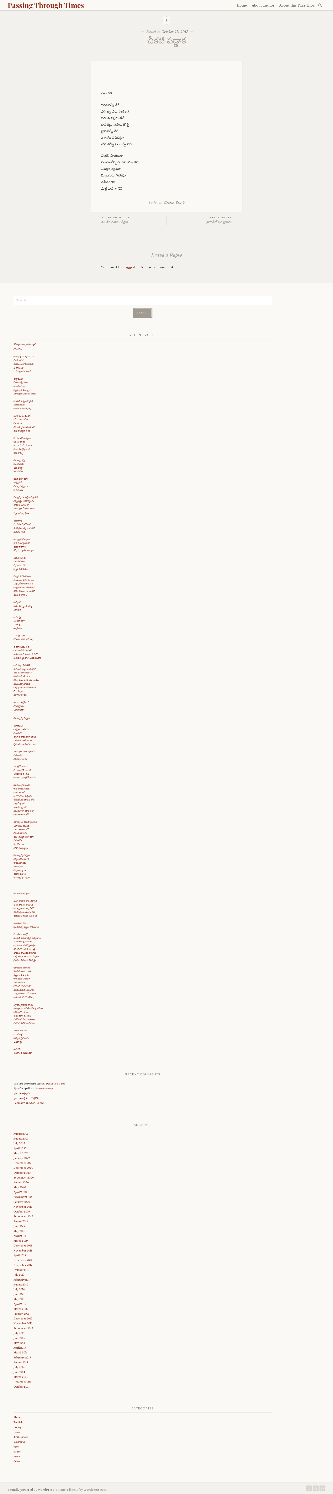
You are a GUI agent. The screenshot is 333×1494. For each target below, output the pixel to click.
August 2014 (20, 1362)
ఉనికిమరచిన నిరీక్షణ (115, 220)
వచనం (16, 1461)
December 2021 (22, 1163)
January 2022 (21, 1158)
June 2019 (19, 1226)
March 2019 (20, 1240)
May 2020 (19, 1187)
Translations (21, 1436)
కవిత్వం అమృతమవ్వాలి (24, 344)
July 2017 (18, 1274)
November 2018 (23, 1250)
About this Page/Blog (297, 5)
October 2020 (22, 1172)
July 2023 (19, 1143)
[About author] (316, 1489)
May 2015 (19, 1342)
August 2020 (21, 1182)
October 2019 (21, 1211)
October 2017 (21, 1269)
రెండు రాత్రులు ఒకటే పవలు (52, 1083)
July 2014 (18, 1367)
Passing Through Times (46, 5)
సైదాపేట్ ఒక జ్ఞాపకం (219, 220)
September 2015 (23, 1328)
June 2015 (19, 1338)
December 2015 (22, 1318)
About (17, 1417)
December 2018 (22, 1245)
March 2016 (20, 1308)
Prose (16, 1432)
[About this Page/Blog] (322, 1489)
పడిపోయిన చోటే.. (37, 1102)
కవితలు (168, 202)
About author (263, 5)
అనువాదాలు (19, 1441)
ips (15, 1093)
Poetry (17, 1427)
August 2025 (21, 1133)
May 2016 (19, 1299)
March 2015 (20, 1352)
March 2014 (20, 1376)
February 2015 (22, 1357)
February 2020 (22, 1197)
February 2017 (22, 1279)
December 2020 (23, 1167)
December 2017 (22, 1260)
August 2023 (21, 1138)
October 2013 (21, 1386)
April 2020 (20, 1192)
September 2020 (23, 1177)
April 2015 (19, 1347)
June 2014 (19, 1372)
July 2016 (19, 1289)
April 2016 (19, 1304)
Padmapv (19, 1102)
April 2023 (19, 1148)
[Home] (309, 1489)
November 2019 (23, 1206)
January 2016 (21, 1313)
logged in (131, 267)
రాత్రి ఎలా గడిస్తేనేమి (30, 1098)
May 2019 (19, 1231)
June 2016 (19, 1294)
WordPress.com (95, 1489)
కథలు (16, 1446)
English (18, 1422)
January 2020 (21, 1202)
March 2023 (20, 1153)
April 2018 (19, 1255)
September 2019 (23, 1216)
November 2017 (22, 1265)
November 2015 (22, 1323)
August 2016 (20, 1284)
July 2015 (18, 1333)
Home (242, 5)
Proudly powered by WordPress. (31, 1489)
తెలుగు (179, 202)
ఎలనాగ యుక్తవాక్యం (44, 1088)
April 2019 (19, 1236)
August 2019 (20, 1221)
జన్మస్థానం (25, 1093)
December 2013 (22, 1381)
